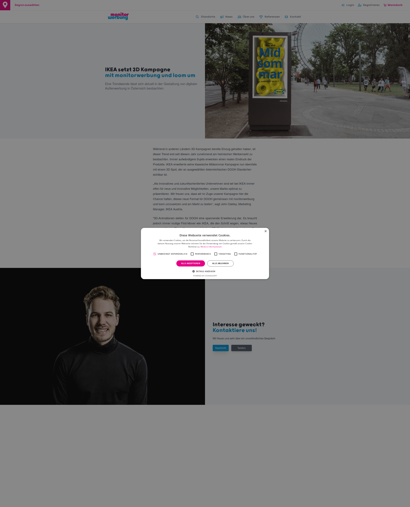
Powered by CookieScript (205, 275)
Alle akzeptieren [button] (190, 263)
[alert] (205, 253)
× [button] (265, 231)
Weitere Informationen (211, 246)
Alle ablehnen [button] (220, 263)
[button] (205, 271)
